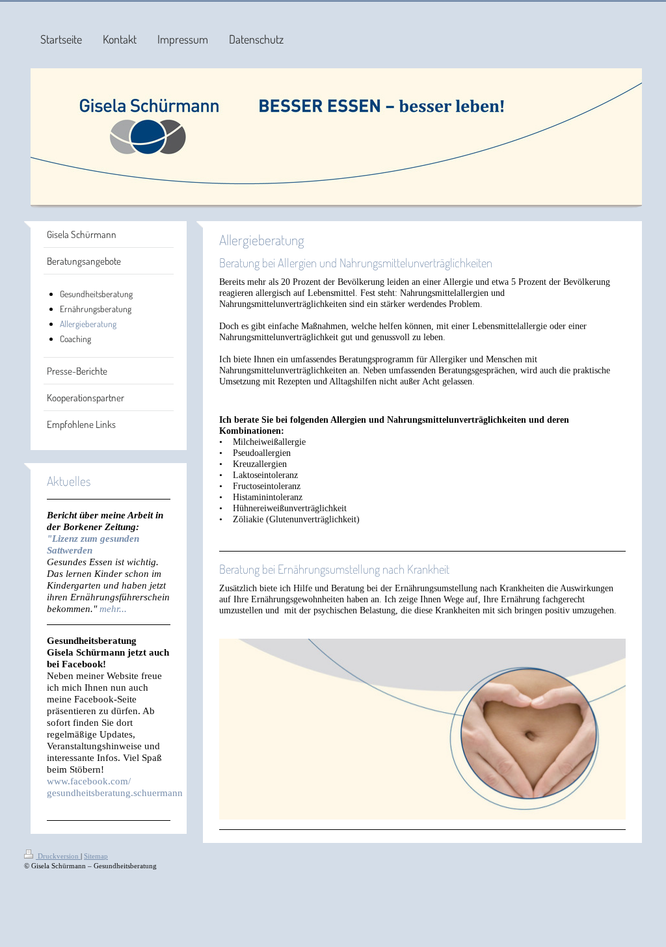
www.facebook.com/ (89, 780)
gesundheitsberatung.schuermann (115, 792)
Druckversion (58, 856)
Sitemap (96, 856)
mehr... (113, 608)
